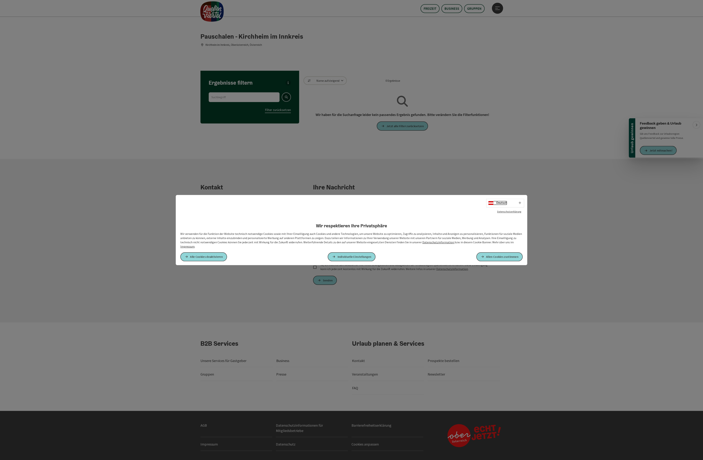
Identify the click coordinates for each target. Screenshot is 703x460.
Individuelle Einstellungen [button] (354, 256)
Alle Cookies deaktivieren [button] (206, 256)
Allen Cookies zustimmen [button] (502, 256)
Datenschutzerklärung (509, 211)
